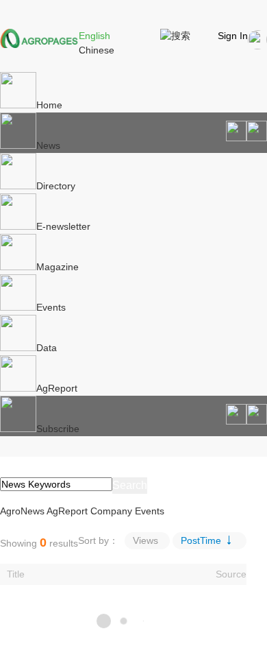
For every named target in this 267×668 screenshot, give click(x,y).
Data (46, 347)
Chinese (96, 50)
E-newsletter (63, 226)
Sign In (233, 35)
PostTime (201, 540)
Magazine (57, 266)
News (48, 145)
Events (51, 307)
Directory (55, 185)
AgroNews (22, 510)
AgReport (56, 388)
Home (49, 104)
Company (111, 510)
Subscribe (57, 428)
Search (129, 485)
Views (145, 540)
